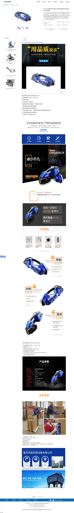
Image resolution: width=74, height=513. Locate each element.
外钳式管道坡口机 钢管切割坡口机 (11, 76)
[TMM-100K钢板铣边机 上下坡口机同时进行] (11, 57)
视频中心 (55, 1)
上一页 (50, 29)
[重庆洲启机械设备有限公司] (7, 1)
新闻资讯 (61, 1)
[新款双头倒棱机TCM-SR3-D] (11, 83)
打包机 (16, 4)
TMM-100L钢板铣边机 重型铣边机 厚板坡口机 (11, 50)
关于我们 (44, 1)
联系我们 (67, 1)
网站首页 (38, 1)
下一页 (64, 29)
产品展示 (49, 1)
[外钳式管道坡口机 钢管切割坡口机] (11, 70)
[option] (23, 16)
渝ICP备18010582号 (37, 508)
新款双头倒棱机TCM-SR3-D (11, 88)
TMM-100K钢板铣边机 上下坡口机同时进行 (11, 63)
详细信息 (25, 38)
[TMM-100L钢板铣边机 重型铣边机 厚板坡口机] (11, 44)
